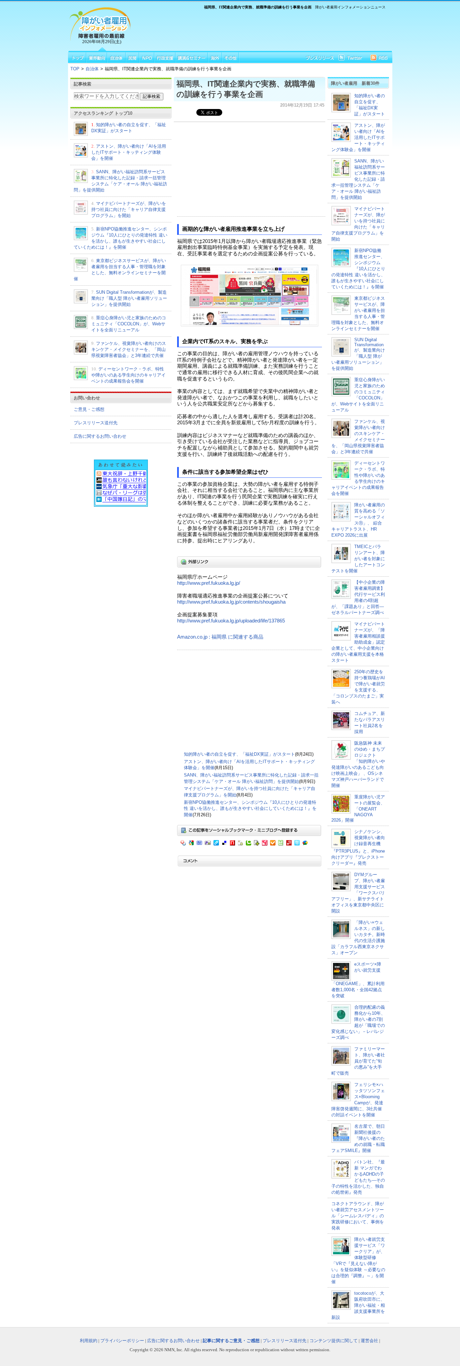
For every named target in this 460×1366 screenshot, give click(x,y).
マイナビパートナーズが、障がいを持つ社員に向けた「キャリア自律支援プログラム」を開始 (128, 209)
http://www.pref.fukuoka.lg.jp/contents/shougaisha (231, 602)
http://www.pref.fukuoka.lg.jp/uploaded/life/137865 (231, 620)
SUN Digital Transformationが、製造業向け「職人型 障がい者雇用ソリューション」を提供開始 (129, 298)
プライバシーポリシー (122, 1340)
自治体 (92, 68)
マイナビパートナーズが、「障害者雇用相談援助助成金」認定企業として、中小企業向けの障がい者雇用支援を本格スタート (358, 642)
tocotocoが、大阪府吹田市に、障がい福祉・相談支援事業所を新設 (358, 1305)
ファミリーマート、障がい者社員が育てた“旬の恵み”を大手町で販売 (358, 1061)
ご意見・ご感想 (89, 409)
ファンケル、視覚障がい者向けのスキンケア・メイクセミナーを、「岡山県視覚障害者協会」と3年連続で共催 (128, 349)
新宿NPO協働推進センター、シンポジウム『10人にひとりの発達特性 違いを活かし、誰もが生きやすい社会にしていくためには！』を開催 (250, 808)
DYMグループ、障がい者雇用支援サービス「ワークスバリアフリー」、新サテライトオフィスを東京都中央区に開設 (358, 892)
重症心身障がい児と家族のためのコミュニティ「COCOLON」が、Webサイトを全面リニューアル (128, 323)
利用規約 (88, 1340)
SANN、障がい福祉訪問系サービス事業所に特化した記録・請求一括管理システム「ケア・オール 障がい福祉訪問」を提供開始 (358, 179)
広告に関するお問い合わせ (100, 436)
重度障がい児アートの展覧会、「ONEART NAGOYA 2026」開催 (358, 808)
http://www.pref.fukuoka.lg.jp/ (208, 583)
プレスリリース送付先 (96, 422)
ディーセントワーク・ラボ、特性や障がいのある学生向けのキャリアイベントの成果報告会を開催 (128, 375)
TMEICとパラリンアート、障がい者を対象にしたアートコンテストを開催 (358, 558)
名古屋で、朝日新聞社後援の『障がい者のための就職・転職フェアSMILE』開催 (358, 1138)
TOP (74, 68)
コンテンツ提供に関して (333, 1340)
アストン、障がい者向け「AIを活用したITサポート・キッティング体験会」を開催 (128, 152)
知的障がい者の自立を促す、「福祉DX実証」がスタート (239, 754)
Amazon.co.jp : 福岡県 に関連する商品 (220, 637)
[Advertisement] (260, 29)
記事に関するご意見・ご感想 (231, 1340)
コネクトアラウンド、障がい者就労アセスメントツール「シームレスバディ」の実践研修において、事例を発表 (357, 1215)
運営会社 (369, 1340)
